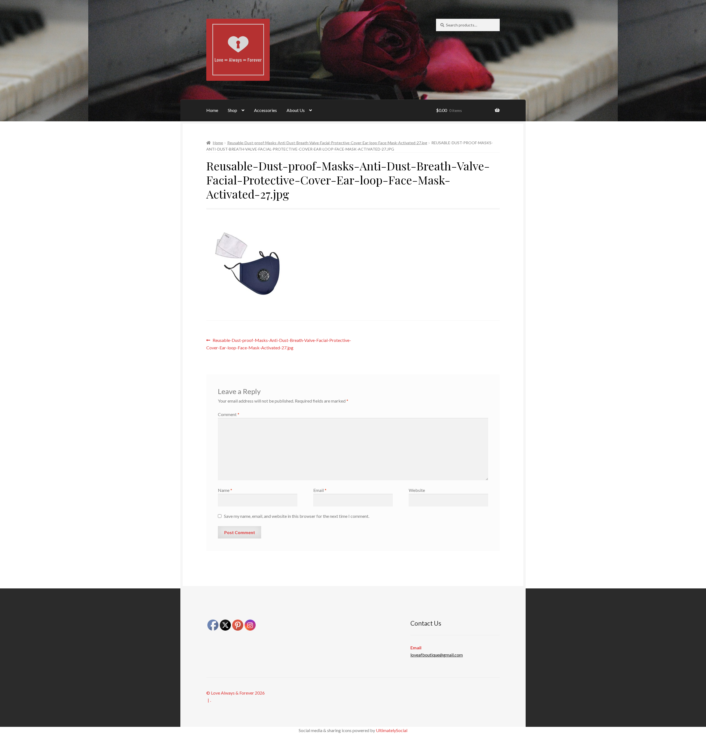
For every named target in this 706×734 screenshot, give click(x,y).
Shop (232, 110)
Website (417, 490)
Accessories (265, 110)
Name (225, 490)
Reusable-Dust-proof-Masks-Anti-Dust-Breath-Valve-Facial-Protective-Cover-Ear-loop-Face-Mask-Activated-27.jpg (327, 142)
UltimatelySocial (391, 730)
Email (320, 490)
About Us (296, 110)
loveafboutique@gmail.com (436, 654)
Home (212, 110)
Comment (228, 414)
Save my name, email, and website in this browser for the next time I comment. (296, 516)
